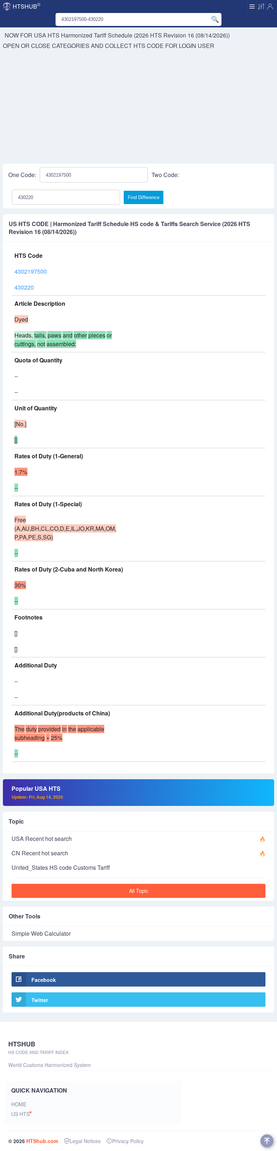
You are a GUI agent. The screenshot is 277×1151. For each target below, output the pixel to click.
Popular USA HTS (37, 792)
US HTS (20, 1113)
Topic (16, 821)
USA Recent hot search (42, 838)
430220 (24, 287)
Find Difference (143, 197)
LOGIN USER (196, 45)
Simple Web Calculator (41, 933)
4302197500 (30, 271)
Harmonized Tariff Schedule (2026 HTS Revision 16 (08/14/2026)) (145, 35)
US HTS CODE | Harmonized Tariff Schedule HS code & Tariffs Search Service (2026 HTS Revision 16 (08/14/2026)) (129, 228)
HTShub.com (42, 1141)
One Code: (22, 175)
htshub (26, 5)
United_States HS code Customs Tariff (61, 867)
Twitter (39, 1000)
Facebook (43, 979)
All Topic (138, 890)
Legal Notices (85, 1141)
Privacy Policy (128, 1141)
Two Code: (165, 175)
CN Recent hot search (40, 853)
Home (18, 1104)
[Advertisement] (138, 104)
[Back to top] (266, 1140)
